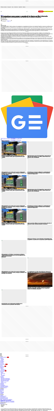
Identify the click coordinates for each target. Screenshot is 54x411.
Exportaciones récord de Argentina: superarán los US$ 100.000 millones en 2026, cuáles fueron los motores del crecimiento (39, 156)
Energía (1, 360)
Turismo (1, 362)
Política (1, 358)
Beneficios (2, 403)
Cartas (2, 381)
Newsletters (3, 364)
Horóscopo (3, 373)
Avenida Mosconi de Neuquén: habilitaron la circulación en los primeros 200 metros (12, 304)
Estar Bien (3, 370)
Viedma (1, 393)
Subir (2, 406)
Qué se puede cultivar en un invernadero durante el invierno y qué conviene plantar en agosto (40, 224)
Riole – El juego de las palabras (6, 399)
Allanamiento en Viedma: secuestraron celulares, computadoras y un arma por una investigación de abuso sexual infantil (13, 255)
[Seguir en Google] (1, 24)
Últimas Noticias (4, 357)
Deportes (2, 367)
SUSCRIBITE (48, 11)
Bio (1, 374)
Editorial (2, 377)
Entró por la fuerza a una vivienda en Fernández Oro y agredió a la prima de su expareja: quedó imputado (40, 239)
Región (2, 15)
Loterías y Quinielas (4, 397)
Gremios (2, 359)
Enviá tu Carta (3, 382)
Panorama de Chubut (5, 380)
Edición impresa (3, 387)
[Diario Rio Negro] (5, 407)
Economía (2, 361)
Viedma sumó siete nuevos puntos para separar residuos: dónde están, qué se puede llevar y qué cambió (13, 156)
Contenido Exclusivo (4, 386)
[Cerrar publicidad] (1, 354)
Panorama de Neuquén (5, 378)
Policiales (2, 383)
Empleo (1, 395)
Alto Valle (2, 390)
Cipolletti (2, 392)
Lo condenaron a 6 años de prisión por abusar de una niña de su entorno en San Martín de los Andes (39, 272)
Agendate (3, 366)
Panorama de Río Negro (5, 379)
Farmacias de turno (4, 398)
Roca (1, 391)
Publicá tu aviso (3, 396)
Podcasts (2, 384)
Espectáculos (3, 369)
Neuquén (2, 389)
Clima (2, 372)
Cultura (1, 368)
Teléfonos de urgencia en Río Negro (7, 401)
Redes (1, 365)
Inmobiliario (2, 385)
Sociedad (2, 371)
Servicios (2, 363)
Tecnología (3, 375)
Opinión (1, 376)
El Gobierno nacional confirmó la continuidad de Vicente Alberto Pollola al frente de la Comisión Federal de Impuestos (39, 173)
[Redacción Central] (1, 17)
